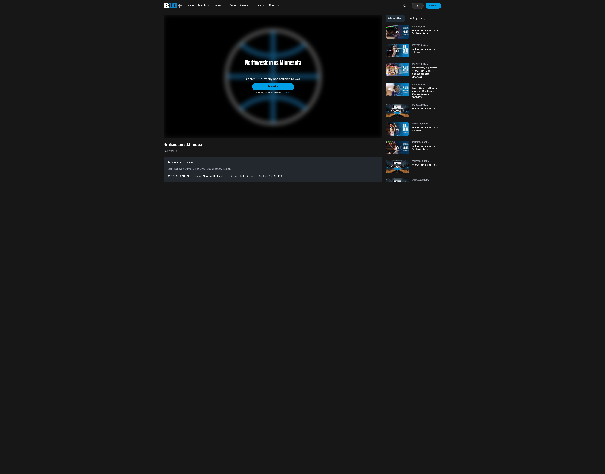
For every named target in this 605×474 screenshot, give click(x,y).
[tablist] (406, 18)
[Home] (173, 5)
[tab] (395, 18)
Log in (287, 92)
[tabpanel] (413, 103)
